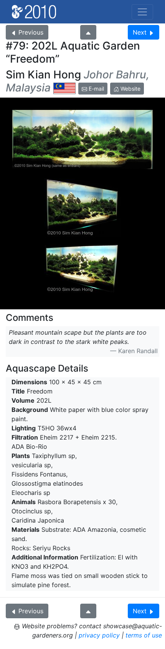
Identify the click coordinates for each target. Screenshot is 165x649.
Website (129, 88)
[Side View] (82, 207)
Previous (30, 32)
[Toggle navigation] (142, 12)
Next (140, 32)
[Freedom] (82, 139)
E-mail (95, 88)
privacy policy (99, 635)
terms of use (143, 635)
